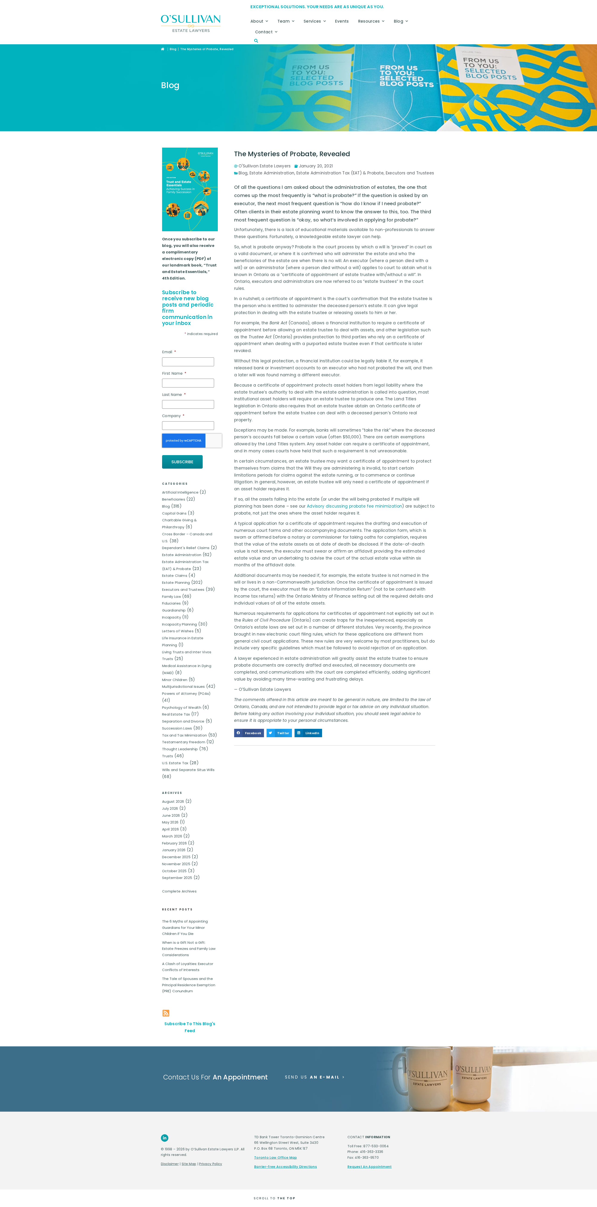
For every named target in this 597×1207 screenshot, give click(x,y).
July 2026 (170, 808)
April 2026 (170, 829)
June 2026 (171, 815)
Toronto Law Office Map (275, 1157)
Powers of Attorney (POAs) (186, 693)
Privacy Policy (210, 1164)
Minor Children (174, 679)
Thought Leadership (180, 749)
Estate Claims (174, 575)
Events (342, 21)
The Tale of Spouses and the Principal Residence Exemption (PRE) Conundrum (188, 984)
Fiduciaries (171, 603)
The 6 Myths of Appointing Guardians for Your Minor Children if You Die (185, 927)
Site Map (189, 1164)
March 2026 (172, 836)
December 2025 (176, 856)
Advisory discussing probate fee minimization (354, 506)
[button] (256, 40)
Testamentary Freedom (183, 742)
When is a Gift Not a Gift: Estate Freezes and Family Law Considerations (188, 948)
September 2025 (177, 877)
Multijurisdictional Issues (183, 686)
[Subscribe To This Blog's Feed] (166, 1013)
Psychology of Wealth (181, 707)
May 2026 (170, 822)
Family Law (171, 596)
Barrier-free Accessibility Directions (285, 1166)
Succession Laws (177, 728)
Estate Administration (181, 554)
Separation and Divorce (183, 721)
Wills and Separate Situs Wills (188, 769)
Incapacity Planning (179, 624)
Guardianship (174, 610)
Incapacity (171, 617)
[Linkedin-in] (164, 1138)
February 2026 (174, 843)
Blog (398, 21)
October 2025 (174, 870)
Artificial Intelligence (180, 492)
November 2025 (176, 863)
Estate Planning (176, 582)
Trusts (167, 756)
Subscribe (182, 462)
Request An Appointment (369, 1166)
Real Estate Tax (176, 714)
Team (284, 21)
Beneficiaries (173, 499)
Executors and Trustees (183, 589)
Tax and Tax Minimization (184, 735)
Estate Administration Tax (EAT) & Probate (340, 173)
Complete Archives (179, 891)
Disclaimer (170, 1164)
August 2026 (173, 801)
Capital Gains (174, 513)
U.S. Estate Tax (175, 763)
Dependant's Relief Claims (186, 547)
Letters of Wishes (178, 631)
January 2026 (174, 849)
